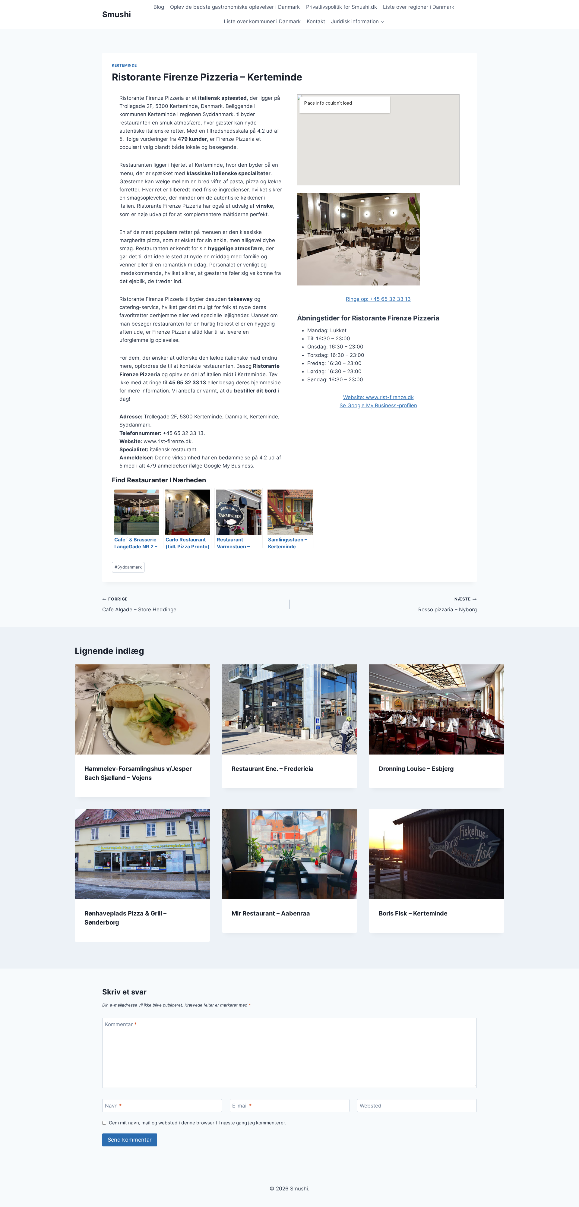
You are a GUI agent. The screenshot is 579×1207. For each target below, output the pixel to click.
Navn (113, 1106)
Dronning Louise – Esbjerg (416, 768)
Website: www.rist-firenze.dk (378, 397)
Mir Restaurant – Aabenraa (271, 913)
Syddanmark (128, 567)
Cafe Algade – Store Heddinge (139, 605)
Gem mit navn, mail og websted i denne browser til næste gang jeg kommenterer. (197, 1123)
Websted (370, 1106)
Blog (158, 7)
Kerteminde (124, 65)
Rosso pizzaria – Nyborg (447, 605)
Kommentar (121, 1024)
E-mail (242, 1106)
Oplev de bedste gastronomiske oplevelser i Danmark (235, 7)
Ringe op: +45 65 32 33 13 (378, 299)
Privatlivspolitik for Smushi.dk (341, 7)
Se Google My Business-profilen (378, 405)
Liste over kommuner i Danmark (262, 21)
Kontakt (316, 21)
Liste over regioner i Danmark (418, 7)
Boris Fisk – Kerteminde (413, 913)
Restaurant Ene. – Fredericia (273, 768)
